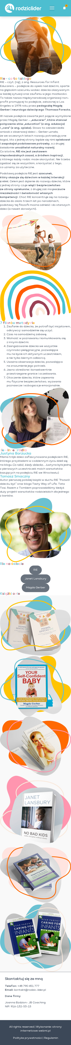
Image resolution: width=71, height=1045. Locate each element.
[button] (52, 8)
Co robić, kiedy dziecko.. (28, 465)
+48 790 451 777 (28, 986)
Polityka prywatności (27, 1038)
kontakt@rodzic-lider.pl (30, 990)
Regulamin (51, 1038)
